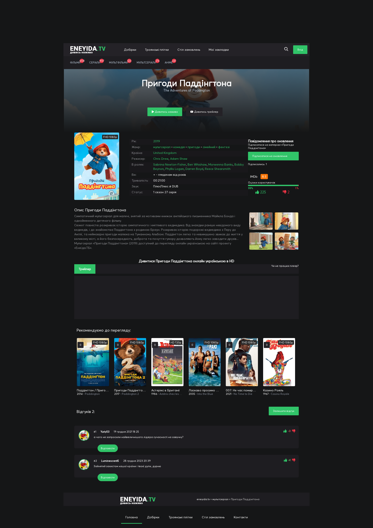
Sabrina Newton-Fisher (169, 164)
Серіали (96, 61)
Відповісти (108, 448)
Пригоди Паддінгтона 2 (130, 390)
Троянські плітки (157, 50)
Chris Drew (161, 159)
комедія (179, 147)
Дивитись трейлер (205, 111)
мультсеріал (162, 147)
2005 (192, 393)
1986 (154, 393)
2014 (80, 393)
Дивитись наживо (166, 111)
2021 (228, 393)
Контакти (241, 517)
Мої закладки (219, 50)
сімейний (209, 147)
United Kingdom (165, 153)
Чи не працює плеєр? (285, 265)
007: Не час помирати (242, 390)
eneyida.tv (203, 499)
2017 (117, 393)
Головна (131, 517)
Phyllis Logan (174, 169)
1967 (266, 393)
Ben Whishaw (197, 164)
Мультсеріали (148, 61)
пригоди (194, 147)
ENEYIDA (88, 49)
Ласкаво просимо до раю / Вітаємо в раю (205, 390)
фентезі (224, 147)
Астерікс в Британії (165, 390)
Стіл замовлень (188, 50)
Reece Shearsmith (218, 169)
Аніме (170, 61)
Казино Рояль (273, 390)
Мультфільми (120, 61)
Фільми (77, 61)
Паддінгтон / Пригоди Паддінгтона (93, 390)
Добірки (130, 50)
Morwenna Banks (220, 164)
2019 (156, 141)
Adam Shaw (178, 159)
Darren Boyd (194, 169)
